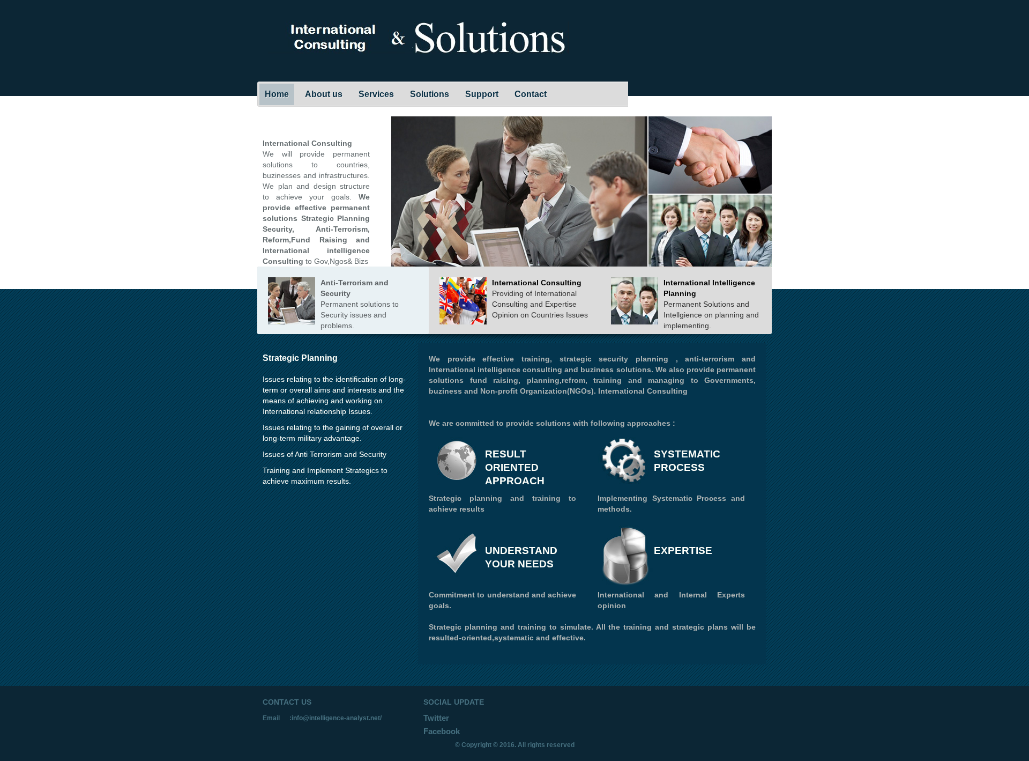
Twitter (436, 717)
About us (323, 94)
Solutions (429, 94)
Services (376, 94)
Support (481, 94)
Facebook (441, 731)
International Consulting (536, 282)
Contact (530, 94)
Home (277, 94)
